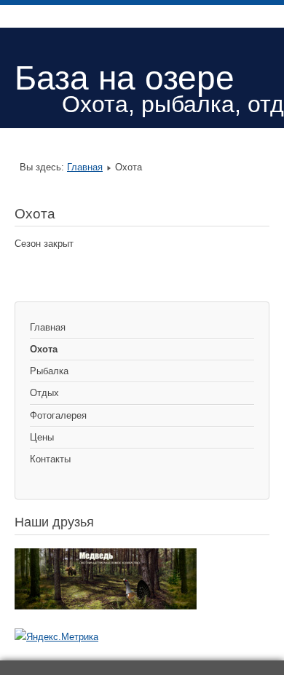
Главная (85, 167)
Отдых (44, 392)
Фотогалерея (58, 415)
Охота (44, 349)
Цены (42, 437)
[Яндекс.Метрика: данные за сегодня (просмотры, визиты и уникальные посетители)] (56, 637)
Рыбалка (49, 371)
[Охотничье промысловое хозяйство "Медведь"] (106, 606)
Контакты (50, 459)
